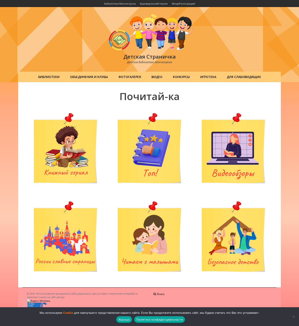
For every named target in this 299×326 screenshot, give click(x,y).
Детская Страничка (149, 56)
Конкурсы (181, 77)
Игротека (208, 77)
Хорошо (124, 319)
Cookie (68, 312)
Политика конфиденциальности (159, 319)
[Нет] (293, 316)
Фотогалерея (129, 77)
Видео (156, 77)
